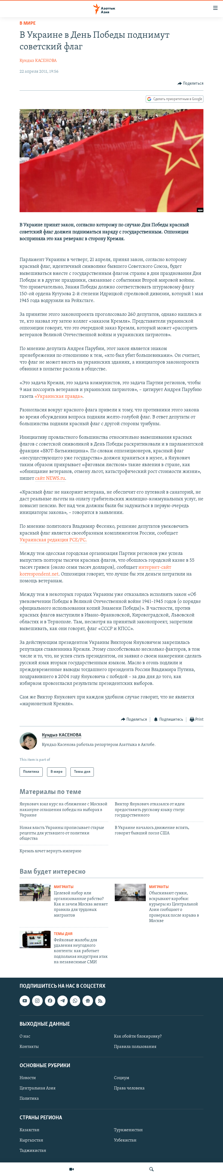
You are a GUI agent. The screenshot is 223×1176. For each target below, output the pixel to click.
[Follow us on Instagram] (37, 1001)
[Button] (191, 83)
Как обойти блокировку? (138, 1036)
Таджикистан (33, 1151)
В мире (28, 23)
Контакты (29, 1047)
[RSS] (100, 1001)
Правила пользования (135, 1047)
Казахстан (29, 1130)
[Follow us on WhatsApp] (75, 1001)
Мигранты (63, 887)
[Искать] (151, 1169)
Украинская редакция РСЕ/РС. (53, 540)
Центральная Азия (37, 1088)
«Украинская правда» (58, 396)
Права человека (129, 1088)
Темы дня (63, 934)
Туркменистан (128, 1130)
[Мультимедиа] (71, 1169)
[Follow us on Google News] (87, 1001)
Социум (121, 1078)
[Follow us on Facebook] (50, 1001)
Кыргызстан (31, 1140)
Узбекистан (125, 1140)
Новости (28, 1078)
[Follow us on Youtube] (25, 1001)
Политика (29, 1098)
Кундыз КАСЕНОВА (38, 61)
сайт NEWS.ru (50, 478)
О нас (25, 1036)
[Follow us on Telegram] (62, 1001)
